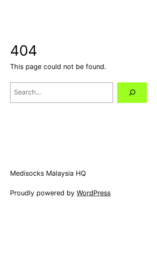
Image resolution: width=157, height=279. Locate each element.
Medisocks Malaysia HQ (48, 173)
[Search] (132, 92)
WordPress (94, 193)
